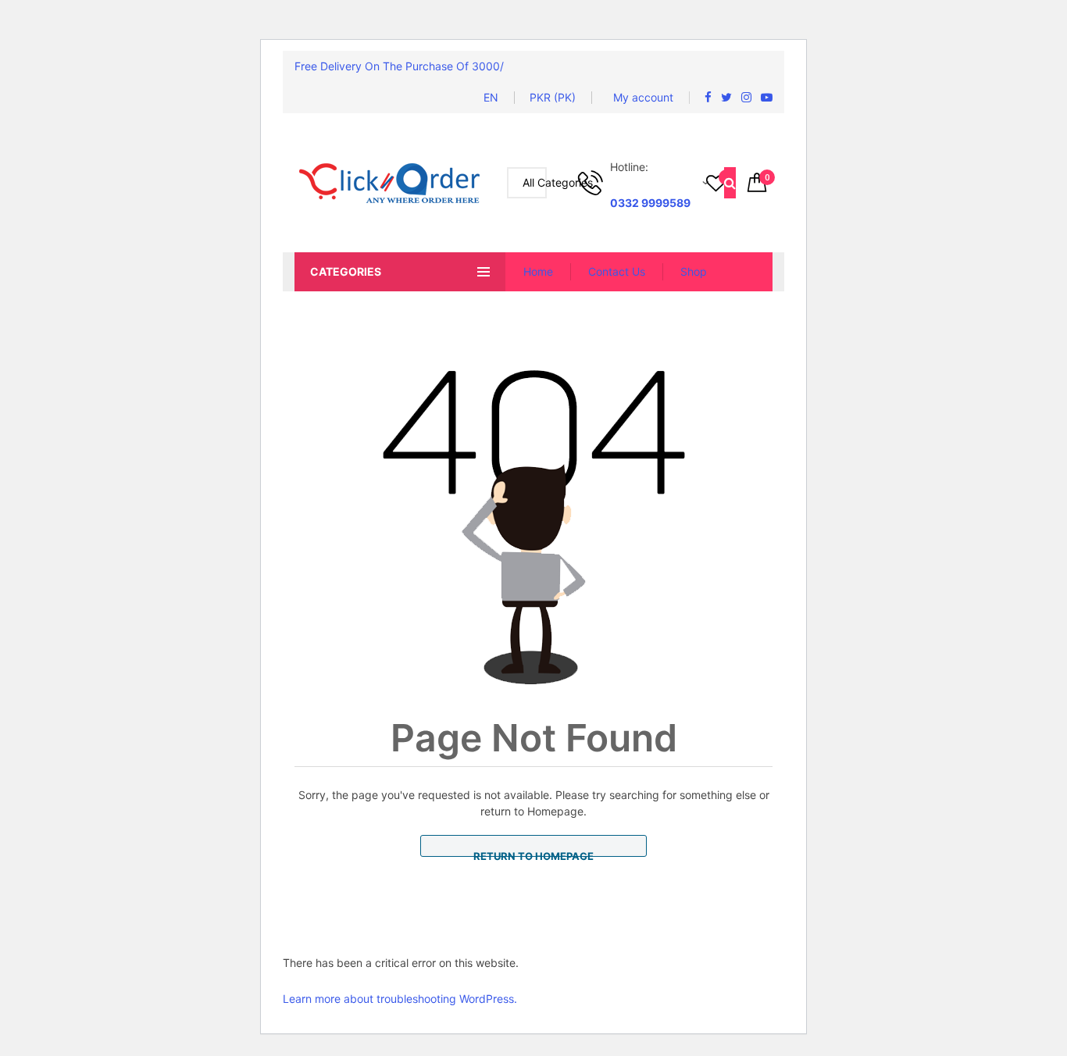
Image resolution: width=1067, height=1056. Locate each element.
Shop (693, 271)
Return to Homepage (533, 853)
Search (730, 182)
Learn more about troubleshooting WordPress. (400, 998)
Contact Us (616, 271)
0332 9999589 (650, 202)
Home (538, 271)
